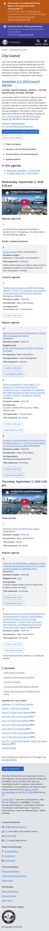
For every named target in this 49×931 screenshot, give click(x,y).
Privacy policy (7, 880)
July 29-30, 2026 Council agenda (15, 716)
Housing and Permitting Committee (19, 677)
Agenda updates (13, 159)
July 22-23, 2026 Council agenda (15, 720)
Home (4, 49)
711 (3, 795)
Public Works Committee (14, 672)
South (11, 348)
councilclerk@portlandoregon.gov (18, 126)
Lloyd (19, 578)
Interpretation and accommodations (22, 154)
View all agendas (9, 748)
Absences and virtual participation (21, 149)
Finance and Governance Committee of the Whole (22, 692)
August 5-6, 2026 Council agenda (16, 712)
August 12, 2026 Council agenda (15, 708)
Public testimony (13, 144)
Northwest (29, 348)
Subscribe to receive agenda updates (19, 131)
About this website (10, 891)
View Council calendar (12, 137)
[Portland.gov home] (11, 42)
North (5, 348)
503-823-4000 (27, 792)
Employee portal (9, 896)
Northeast (19, 348)
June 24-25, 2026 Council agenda (16, 733)
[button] (38, 42)
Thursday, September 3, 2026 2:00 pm (22, 173)
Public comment (9, 252)
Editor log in (7, 900)
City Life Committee (12, 682)
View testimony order (13, 374)
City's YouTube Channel (12, 116)
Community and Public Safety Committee (21, 686)
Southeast (39, 348)
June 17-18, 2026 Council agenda (16, 737)
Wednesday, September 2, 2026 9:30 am (23, 170)
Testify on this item (12, 315)
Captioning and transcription (14, 876)
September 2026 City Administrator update (21, 529)
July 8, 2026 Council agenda (13, 729)
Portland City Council (18, 49)
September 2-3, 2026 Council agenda (21, 83)
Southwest (7, 351)
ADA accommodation (10, 871)
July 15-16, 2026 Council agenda (15, 725)
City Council (9, 668)
